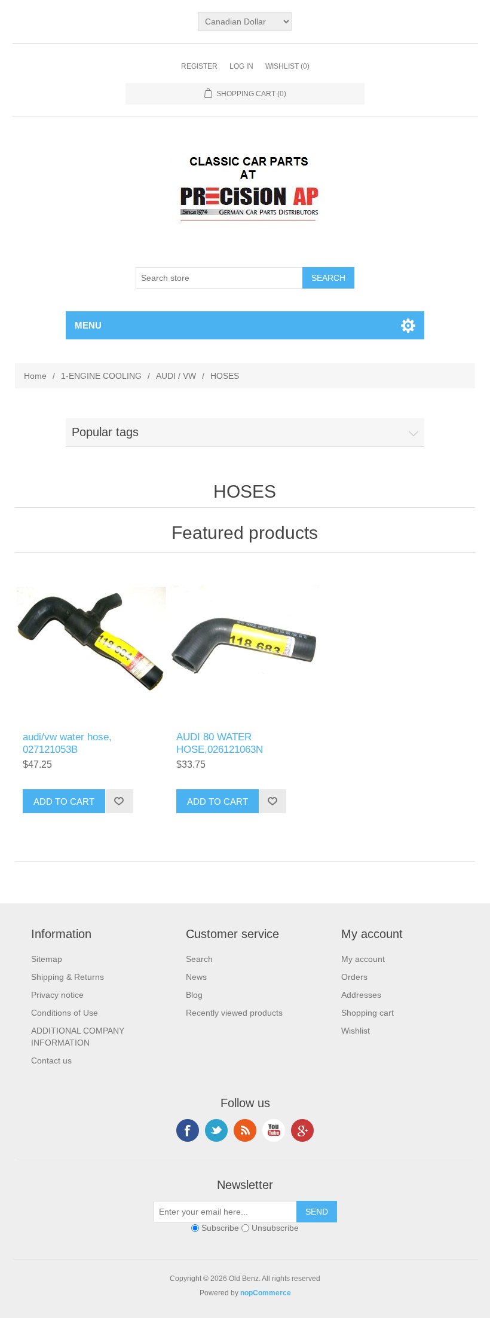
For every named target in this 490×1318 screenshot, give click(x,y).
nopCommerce (265, 1293)
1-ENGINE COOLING (101, 376)
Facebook (187, 1130)
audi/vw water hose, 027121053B (67, 743)
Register (199, 66)
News (196, 977)
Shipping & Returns (67, 977)
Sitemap (46, 959)
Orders (354, 977)
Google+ (302, 1130)
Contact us (51, 1060)
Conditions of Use (64, 1012)
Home (35, 376)
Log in (241, 66)
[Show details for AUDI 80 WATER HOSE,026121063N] (244, 645)
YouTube (273, 1130)
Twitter (216, 1130)
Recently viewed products (234, 1012)
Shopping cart (367, 1012)
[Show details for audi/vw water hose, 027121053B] (91, 645)
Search (199, 959)
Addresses (361, 995)
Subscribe (220, 1228)
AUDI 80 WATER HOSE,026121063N (219, 743)
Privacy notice (57, 995)
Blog (194, 995)
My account (363, 959)
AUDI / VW (176, 376)
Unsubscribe (275, 1228)
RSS (245, 1130)
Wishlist (355, 1030)
